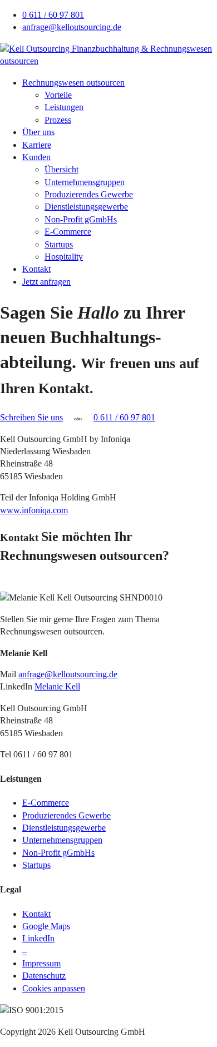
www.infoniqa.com (34, 510)
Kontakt (36, 269)
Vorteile (58, 95)
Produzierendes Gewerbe (89, 194)
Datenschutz (44, 975)
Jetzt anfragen (46, 281)
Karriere (36, 145)
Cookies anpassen (53, 988)
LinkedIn (38, 938)
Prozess (58, 120)
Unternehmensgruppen (85, 182)
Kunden (36, 157)
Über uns (38, 132)
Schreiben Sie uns (31, 417)
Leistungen (64, 107)
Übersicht (61, 169)
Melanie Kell (57, 686)
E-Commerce (68, 231)
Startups (59, 244)
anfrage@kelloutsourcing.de (71, 27)
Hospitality (64, 256)
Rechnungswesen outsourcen (73, 82)
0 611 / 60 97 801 (53, 14)
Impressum (41, 963)
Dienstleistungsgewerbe (86, 206)
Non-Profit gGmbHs (81, 219)
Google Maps (46, 926)
